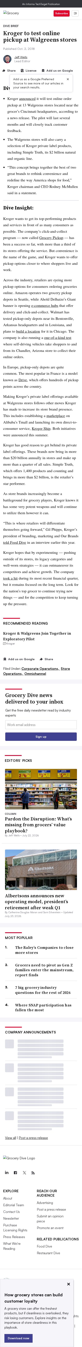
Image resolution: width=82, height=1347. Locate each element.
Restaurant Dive (48, 1253)
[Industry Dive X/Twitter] (24, 1173)
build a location (28, 331)
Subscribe (61, 13)
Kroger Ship (41, 428)
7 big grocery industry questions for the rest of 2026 (42, 990)
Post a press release (33, 1138)
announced (27, 98)
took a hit (10, 578)
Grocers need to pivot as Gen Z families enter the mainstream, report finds (44, 970)
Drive (23, 379)
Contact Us (11, 1212)
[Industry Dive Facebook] (15, 1173)
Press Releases (14, 1237)
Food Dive (44, 1246)
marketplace (55, 415)
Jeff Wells (21, 57)
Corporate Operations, (40, 668)
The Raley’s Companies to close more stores (44, 950)
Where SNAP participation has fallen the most (43, 1008)
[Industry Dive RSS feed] (33, 1173)
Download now (18, 1338)
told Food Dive (14, 542)
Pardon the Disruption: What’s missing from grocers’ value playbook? (38, 825)
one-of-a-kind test (57, 337)
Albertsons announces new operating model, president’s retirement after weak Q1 (36, 901)
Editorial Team (13, 1205)
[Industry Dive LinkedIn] (6, 1173)
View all (10, 1138)
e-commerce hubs (44, 305)
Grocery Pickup (51, 237)
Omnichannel (35, 674)
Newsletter (11, 1218)
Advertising (45, 1203)
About (7, 1198)
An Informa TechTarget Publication (41, 4)
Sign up (41, 736)
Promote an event (50, 1228)
